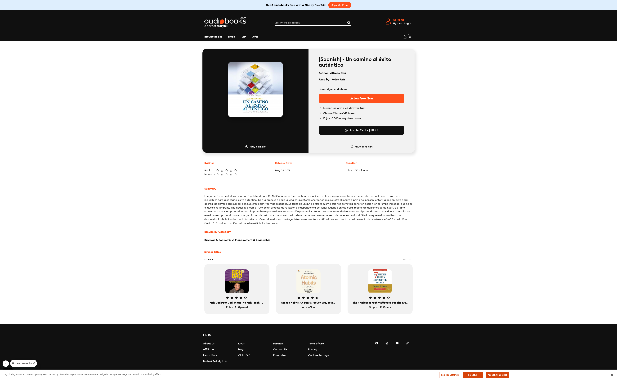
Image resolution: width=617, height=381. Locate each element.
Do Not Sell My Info (215, 361)
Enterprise (279, 355)
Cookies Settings (318, 355)
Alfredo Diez (338, 73)
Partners (278, 343)
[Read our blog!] (407, 352)
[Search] (348, 22)
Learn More (210, 355)
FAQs (241, 343)
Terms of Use (316, 343)
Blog (241, 349)
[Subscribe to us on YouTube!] (397, 352)
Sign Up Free (339, 5)
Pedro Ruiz (338, 80)
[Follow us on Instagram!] (387, 352)
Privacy (312, 349)
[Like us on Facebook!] (376, 352)
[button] (208, 259)
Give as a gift (364, 147)
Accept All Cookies (497, 374)
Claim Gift (244, 355)
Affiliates (208, 349)
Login (407, 23)
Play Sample (258, 147)
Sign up (397, 23)
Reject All (473, 374)
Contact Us (280, 349)
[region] (308, 375)
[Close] (611, 374)
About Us (209, 343)
